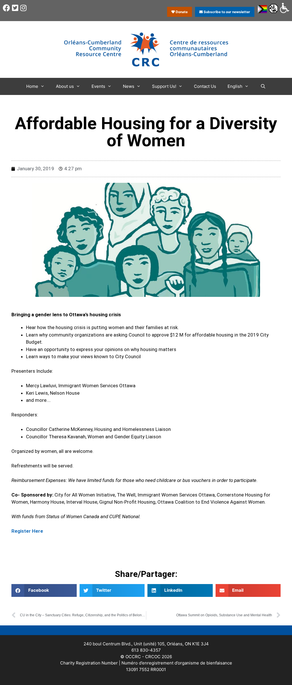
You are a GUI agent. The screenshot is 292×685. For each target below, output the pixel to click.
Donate (181, 12)
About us (65, 86)
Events (98, 86)
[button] (44, 590)
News (128, 86)
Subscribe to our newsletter (226, 12)
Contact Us (205, 86)
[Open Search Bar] (262, 86)
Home (32, 86)
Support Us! (164, 86)
